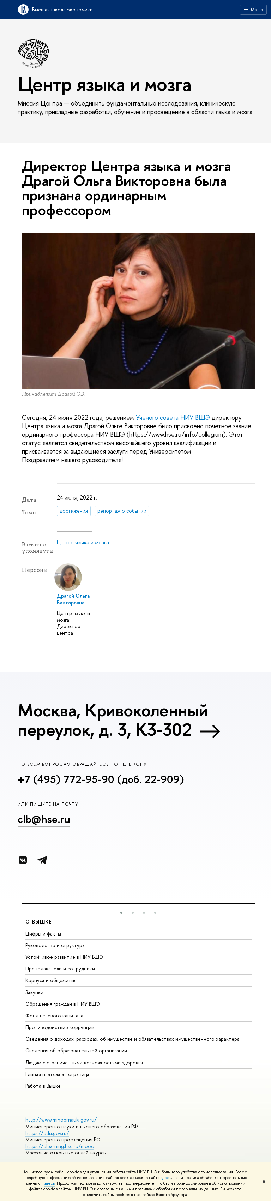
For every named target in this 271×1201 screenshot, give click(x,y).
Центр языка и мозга (83, 542)
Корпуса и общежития (51, 980)
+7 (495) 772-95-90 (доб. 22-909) (101, 779)
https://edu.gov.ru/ (47, 1133)
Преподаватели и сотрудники (60, 968)
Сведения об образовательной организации (76, 1050)
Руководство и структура (55, 945)
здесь (166, 1178)
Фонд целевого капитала (54, 1015)
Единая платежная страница (57, 1074)
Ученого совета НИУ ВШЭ (173, 417)
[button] (121, 912)
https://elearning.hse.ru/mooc (59, 1146)
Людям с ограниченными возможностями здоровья (84, 1062)
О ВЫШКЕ (38, 921)
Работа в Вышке (43, 1085)
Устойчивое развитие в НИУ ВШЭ (64, 957)
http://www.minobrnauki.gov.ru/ (61, 1119)
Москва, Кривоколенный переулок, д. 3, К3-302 (113, 719)
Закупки (34, 992)
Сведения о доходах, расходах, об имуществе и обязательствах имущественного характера (132, 1038)
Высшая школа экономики (62, 9)
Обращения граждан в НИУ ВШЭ (62, 1003)
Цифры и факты (43, 933)
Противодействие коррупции (59, 1027)
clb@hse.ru (44, 819)
